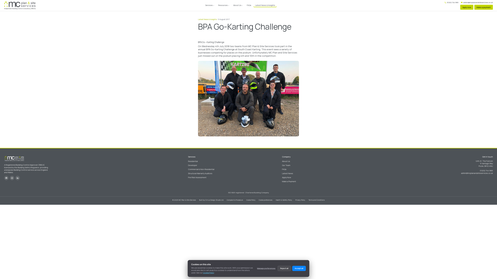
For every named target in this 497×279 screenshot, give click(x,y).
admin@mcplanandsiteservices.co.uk (478, 2)
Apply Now (286, 177)
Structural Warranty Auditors (200, 173)
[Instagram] (12, 178)
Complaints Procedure (235, 200)
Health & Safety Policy (284, 200)
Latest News (287, 173)
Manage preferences (266, 268)
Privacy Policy (300, 200)
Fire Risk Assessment (197, 177)
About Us (237, 5)
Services (209, 5)
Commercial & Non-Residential (201, 169)
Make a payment (484, 7)
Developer (192, 165)
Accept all (299, 268)
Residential (193, 161)
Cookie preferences (265, 200)
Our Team (286, 165)
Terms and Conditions (317, 200)
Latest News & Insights (265, 5)
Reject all (284, 268)
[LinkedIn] (17, 178)
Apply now (466, 7)
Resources (223, 5)
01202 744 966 (452, 2)
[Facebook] (6, 178)
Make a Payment (289, 181)
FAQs (249, 5)
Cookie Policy (250, 200)
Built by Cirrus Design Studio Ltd (211, 200)
